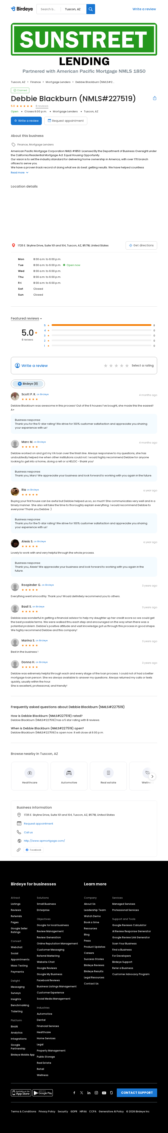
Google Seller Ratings (19, 930)
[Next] (152, 776)
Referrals (16, 916)
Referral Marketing (48, 956)
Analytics (17, 1032)
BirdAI (14, 1026)
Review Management (50, 931)
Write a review (144, 9)
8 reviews (42, 106)
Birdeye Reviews (94, 965)
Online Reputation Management (57, 943)
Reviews (16, 910)
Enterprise (43, 910)
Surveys (16, 993)
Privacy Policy (47, 1111)
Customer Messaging (50, 949)
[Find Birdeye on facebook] (74, 1092)
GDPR (73, 1111)
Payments (17, 971)
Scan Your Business (124, 943)
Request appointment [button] (38, 824)
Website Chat (46, 962)
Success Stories (94, 959)
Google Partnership (18, 1046)
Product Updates (94, 947)
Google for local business (53, 925)
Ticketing (17, 1011)
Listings (15, 904)
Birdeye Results (93, 971)
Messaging (18, 987)
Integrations (19, 1038)
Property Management (51, 1050)
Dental (41, 1020)
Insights (16, 999)
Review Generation (49, 937)
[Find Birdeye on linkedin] (89, 1092)
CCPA (92, 1111)
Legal (40, 1044)
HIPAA (83, 1111)
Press (87, 940)
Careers (89, 953)
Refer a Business (122, 968)
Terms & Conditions (23, 1111)
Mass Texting (19, 965)
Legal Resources (94, 977)
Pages (15, 922)
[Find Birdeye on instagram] (96, 1092)
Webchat (17, 947)
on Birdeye (43, 394)
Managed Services (123, 904)
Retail (40, 1069)
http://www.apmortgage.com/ (44, 841)
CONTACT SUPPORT (137, 1093)
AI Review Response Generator (131, 931)
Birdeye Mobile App (23, 1054)
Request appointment (68, 121)
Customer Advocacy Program (131, 974)
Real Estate (44, 1063)
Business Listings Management (57, 986)
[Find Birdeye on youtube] (104, 1092)
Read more (18, 172)
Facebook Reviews (48, 980)
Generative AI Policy (111, 1111)
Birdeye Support (122, 962)
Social (14, 953)
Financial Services (48, 1026)
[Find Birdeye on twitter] (81, 1092)
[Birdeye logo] (22, 9)
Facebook (35, 849)
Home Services (46, 1038)
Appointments (20, 959)
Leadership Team (95, 910)
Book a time (91, 922)
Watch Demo (92, 916)
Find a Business (122, 949)
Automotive (44, 1014)
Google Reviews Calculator (129, 925)
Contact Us (91, 983)
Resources (90, 928)
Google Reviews (47, 968)
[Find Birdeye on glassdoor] (111, 1092)
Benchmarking (20, 1005)
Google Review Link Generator (131, 937)
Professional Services (125, 910)
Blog (87, 934)
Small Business (46, 904)
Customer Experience (50, 992)
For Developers (121, 956)
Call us (28, 832)
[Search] (90, 9)
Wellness (42, 1075)
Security (63, 1111)
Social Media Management (53, 998)
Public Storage (46, 1056)
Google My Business (49, 974)
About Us (89, 904)
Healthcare (44, 1032)
